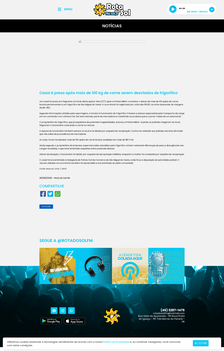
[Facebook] (54, 310)
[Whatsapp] (71, 310)
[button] (46, 206)
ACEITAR (200, 343)
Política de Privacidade (116, 341)
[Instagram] (62, 310)
